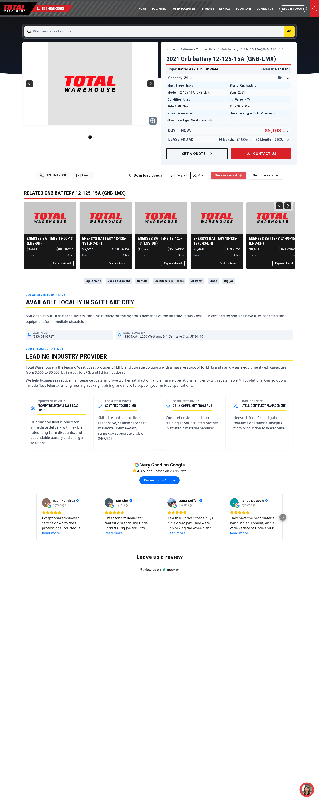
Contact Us (265, 8)
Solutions (244, 8)
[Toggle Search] (314, 8)
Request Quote (293, 8)
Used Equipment (185, 8)
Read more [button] (51, 533)
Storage (208, 8)
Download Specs (148, 175)
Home (142, 8)
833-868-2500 (56, 175)
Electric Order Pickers (169, 281)
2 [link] (283, 49)
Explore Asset (62, 263)
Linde (213, 281)
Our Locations (263, 175)
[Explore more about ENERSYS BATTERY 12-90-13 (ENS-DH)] (50, 218)
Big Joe (228, 281)
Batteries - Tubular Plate (197, 49)
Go (289, 31)
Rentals (225, 8)
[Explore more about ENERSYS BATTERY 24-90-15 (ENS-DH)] (272, 218)
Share (201, 175)
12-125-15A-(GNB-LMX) (260, 49)
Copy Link (182, 175)
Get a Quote (193, 154)
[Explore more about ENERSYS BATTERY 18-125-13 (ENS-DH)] (106, 218)
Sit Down (196, 281)
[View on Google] (46, 502)
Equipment (160, 8)
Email (86, 175)
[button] (36, 517)
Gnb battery (229, 49)
